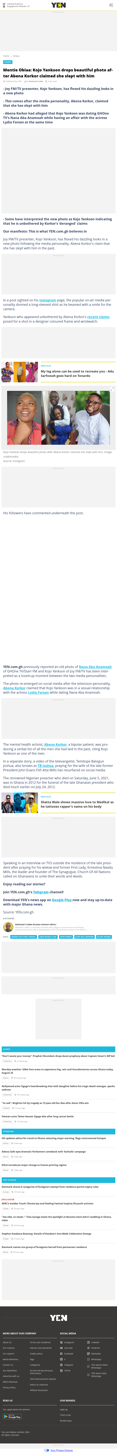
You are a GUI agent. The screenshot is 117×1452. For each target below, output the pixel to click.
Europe (6, 1192)
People (6, 1208)
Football (6, 1108)
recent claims (98, 316)
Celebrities (7, 1061)
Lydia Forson (38, 692)
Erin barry (66, 937)
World (5, 1252)
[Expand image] (112, 389)
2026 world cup (48, 937)
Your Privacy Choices (62, 1450)
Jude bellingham (84, 937)
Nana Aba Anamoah (95, 666)
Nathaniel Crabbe (36, 81)
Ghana (16, 55)
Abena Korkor (14, 688)
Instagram (47, 300)
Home (6, 55)
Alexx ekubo (104, 937)
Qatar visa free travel (23, 937)
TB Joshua (46, 765)
